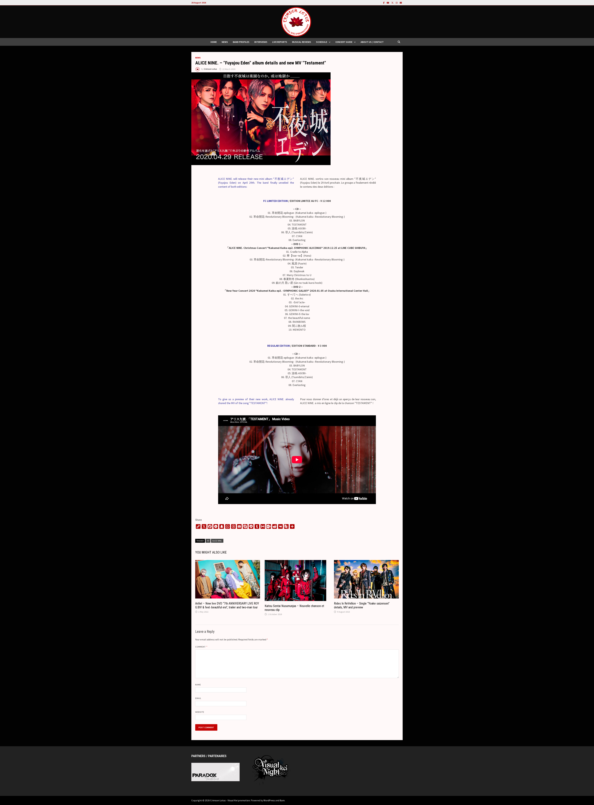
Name (198, 684)
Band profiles (241, 41)
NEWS (225, 41)
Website (199, 712)
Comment (201, 646)
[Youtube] (388, 2)
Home (214, 41)
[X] (393, 2)
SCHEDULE (321, 41)
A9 (208, 540)
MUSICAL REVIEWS (301, 41)
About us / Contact (372, 41)
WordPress (269, 800)
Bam (282, 800)
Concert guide (343, 41)
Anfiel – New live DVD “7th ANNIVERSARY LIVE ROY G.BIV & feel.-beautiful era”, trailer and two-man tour (227, 605)
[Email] (401, 2)
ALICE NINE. (217, 540)
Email (198, 698)
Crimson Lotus (210, 69)
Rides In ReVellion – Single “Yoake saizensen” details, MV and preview (362, 605)
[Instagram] (397, 2)
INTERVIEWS (260, 41)
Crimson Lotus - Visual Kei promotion (230, 800)
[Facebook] (384, 2)
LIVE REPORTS (279, 41)
